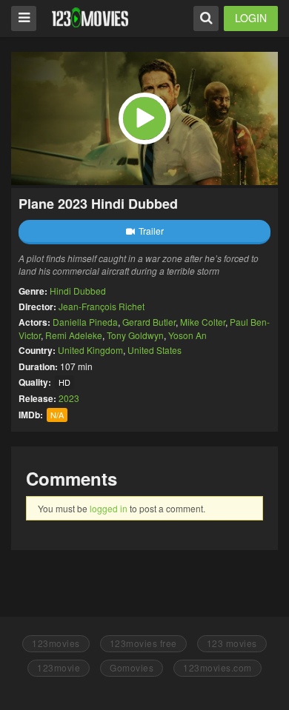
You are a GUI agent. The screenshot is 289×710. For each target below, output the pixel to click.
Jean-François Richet (101, 306)
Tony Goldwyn (135, 335)
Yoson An (187, 335)
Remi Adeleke (73, 335)
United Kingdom (90, 350)
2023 (69, 398)
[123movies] (90, 17)
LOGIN (251, 17)
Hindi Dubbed (78, 290)
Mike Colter (202, 321)
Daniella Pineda (85, 321)
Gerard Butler (149, 321)
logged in (108, 508)
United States (154, 350)
